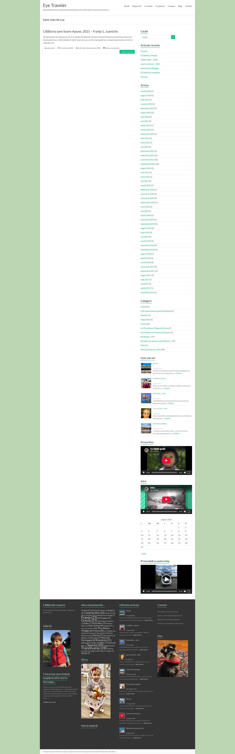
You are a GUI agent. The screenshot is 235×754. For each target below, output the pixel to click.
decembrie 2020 (147, 189)
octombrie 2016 (147, 292)
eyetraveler (51, 48)
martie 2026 (146, 91)
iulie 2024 (145, 99)
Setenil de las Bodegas (150, 68)
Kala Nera (99, 623)
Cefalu (108, 613)
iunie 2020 (145, 207)
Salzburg (86, 643)
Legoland (107, 626)
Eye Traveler (55, 5)
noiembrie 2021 (147, 155)
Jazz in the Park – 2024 (150, 64)
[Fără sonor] (185, 472)
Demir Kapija (109, 615)
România (104, 640)
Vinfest (110, 651)
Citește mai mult (127, 52)
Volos (85, 653)
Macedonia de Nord (105, 633)
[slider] (164, 591)
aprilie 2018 (146, 258)
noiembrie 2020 (147, 194)
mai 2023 (144, 121)
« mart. (143, 553)
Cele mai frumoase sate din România (156, 311)
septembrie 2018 (148, 249)
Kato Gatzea (95, 625)
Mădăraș (85, 638)
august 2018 (146, 254)
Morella (144, 51)
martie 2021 (146, 185)
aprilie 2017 (146, 288)
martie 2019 (146, 241)
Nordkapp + (146, 336)
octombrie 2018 (147, 245)
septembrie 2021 (148, 164)
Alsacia (85, 610)
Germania (104, 618)
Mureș (98, 635)
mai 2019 (144, 237)
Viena (103, 651)
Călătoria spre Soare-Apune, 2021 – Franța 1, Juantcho (80, 31)
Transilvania (94, 648)
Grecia (143, 324)
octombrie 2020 (147, 198)
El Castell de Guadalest (150, 72)
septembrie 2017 (148, 271)
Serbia (95, 643)
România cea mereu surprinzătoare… (156, 341)
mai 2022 (144, 147)
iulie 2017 (145, 279)
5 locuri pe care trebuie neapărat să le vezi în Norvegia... (56, 677)
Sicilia (143, 345)
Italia (87, 623)
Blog (180, 6)
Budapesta (104, 610)
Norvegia (95, 638)
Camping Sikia (94, 612)
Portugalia (88, 640)
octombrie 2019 (147, 219)
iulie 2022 (145, 138)
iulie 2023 (145, 117)
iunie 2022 (145, 142)
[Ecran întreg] (189, 472)
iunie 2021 (145, 177)
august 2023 (146, 112)
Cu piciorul (160, 6)
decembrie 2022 (147, 134)
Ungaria (94, 651)
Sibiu (103, 642)
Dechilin (144, 315)
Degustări (145, 319)
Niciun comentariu (112, 48)
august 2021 (146, 168)
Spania (95, 645)
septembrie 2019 (148, 224)
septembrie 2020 (148, 202)
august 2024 (146, 95)
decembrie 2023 (147, 108)
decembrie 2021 (147, 151)
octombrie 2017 (147, 266)
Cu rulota (149, 6)
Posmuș (144, 77)
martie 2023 (146, 129)
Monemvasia (87, 636)
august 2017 (146, 275)
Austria (94, 610)
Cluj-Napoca (89, 615)
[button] (166, 579)
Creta (99, 615)
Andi (80, 48)
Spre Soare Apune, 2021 (91, 48)
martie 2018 (146, 262)
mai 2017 (144, 284)
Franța (89, 618)
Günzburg (102, 621)
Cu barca (171, 6)
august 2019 (146, 228)
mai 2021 (144, 181)
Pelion (105, 637)
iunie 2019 (145, 232)
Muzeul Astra (109, 636)
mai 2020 (144, 211)
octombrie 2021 (147, 159)
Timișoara (109, 646)
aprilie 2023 (146, 125)
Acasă (126, 6)
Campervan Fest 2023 (133, 713)
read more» (148, 620)
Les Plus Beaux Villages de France (155, 328)
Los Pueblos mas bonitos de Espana (155, 332)
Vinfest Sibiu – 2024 (149, 59)
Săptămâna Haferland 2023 (135, 728)
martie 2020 (146, 215)
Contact (188, 6)
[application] (166, 460)
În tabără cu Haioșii (149, 55)
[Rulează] (144, 472)
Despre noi (136, 6)
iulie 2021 (145, 172)
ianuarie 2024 (146, 104)
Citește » (179, 373)
